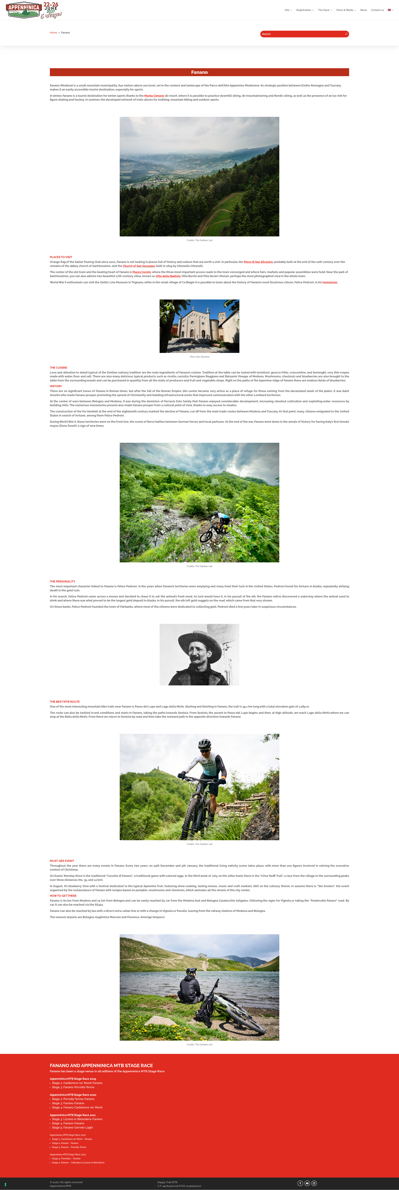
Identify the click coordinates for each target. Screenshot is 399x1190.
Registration (303, 10)
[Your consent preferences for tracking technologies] (5, 1185)
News (363, 10)
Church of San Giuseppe (139, 266)
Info (287, 10)
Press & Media (345, 10)
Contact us (377, 10)
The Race (323, 10)
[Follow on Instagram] (314, 1183)
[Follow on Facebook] (300, 1183)
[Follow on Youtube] (307, 1183)
